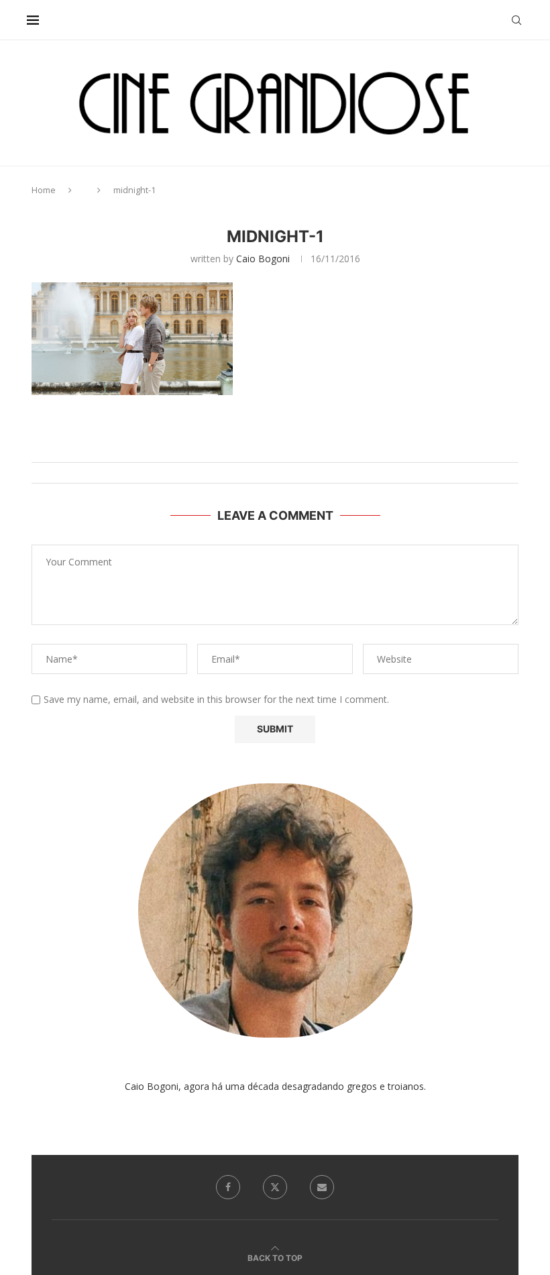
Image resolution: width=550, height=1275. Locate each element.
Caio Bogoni (263, 258)
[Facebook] (228, 1187)
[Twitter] (275, 1187)
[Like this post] (288, 445)
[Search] (516, 20)
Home (44, 190)
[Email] (322, 1187)
